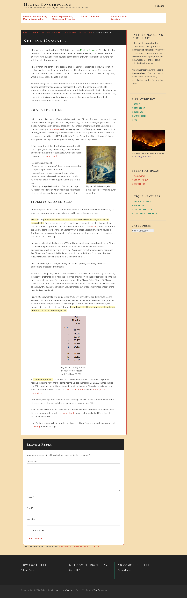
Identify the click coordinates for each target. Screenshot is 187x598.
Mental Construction (48, 4)
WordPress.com (100, 590)
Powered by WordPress (64, 590)
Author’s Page (27, 570)
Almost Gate (55, 129)
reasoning (35, 426)
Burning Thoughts (142, 157)
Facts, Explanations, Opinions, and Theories (63, 17)
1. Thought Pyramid (141, 202)
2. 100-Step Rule (140, 180)
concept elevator (51, 156)
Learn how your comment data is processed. (79, 546)
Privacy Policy (124, 570)
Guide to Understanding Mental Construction (35, 17)
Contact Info (75, 570)
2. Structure (138, 108)
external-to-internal (76, 389)
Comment (32, 461)
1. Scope (136, 104)
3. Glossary (137, 112)
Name (30, 497)
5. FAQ (134, 120)
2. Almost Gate (139, 206)
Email (30, 508)
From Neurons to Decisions (119, 17)
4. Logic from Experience (144, 213)
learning (94, 226)
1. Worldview (138, 176)
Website (31, 519)
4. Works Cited (139, 116)
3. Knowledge (138, 184)
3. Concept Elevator (142, 209)
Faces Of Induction (90, 16)
